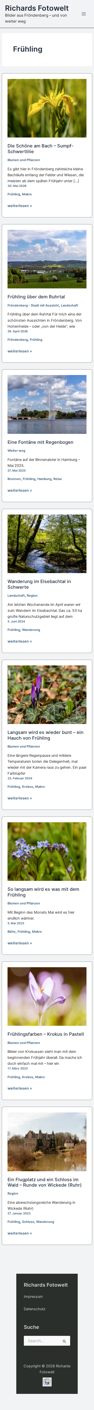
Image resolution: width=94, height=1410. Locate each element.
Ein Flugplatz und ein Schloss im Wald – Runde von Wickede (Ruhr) (45, 1182)
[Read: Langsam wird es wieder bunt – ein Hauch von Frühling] (47, 694)
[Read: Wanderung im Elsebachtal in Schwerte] (47, 543)
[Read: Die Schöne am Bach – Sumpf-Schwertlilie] (47, 108)
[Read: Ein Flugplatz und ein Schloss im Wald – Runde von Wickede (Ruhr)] (47, 1141)
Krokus (27, 787)
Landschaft (69, 305)
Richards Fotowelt (37, 8)
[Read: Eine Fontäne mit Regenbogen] (47, 404)
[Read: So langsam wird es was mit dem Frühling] (47, 851)
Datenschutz (34, 1309)
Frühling (14, 194)
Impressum (33, 1296)
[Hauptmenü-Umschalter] (83, 14)
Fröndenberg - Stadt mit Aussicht (33, 305)
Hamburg (44, 479)
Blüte (12, 931)
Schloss (28, 1222)
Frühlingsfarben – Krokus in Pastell (46, 1034)
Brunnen (14, 479)
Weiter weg (16, 450)
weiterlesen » (20, 206)
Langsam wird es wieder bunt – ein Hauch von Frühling (45, 734)
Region (32, 595)
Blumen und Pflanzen (24, 160)
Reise (57, 479)
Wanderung (31, 630)
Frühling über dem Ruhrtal (36, 296)
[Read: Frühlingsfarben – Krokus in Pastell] (47, 996)
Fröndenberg (18, 340)
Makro (27, 194)
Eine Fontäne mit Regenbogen (40, 442)
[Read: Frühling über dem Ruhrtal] (47, 259)
